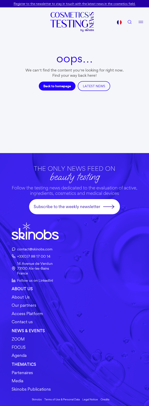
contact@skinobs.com (34, 249)
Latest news (94, 86)
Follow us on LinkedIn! (35, 280)
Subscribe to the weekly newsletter (67, 206)
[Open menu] (141, 22)
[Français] (119, 22)
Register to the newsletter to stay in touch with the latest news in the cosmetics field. (74, 4)
